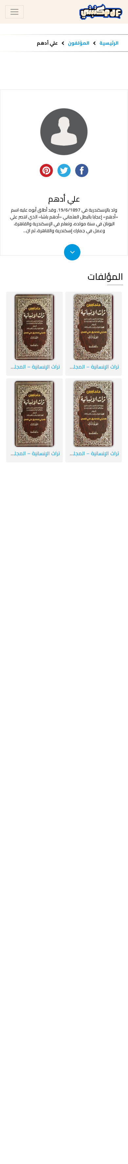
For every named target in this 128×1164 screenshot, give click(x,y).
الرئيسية (108, 42)
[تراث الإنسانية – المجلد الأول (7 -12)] (34, 327)
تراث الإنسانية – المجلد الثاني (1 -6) (81, 453)
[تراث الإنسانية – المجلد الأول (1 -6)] (34, 414)
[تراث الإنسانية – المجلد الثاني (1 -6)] (93, 414)
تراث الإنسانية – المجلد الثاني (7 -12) (80, 366)
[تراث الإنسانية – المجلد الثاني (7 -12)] (93, 327)
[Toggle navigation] (14, 11)
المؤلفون (78, 42)
